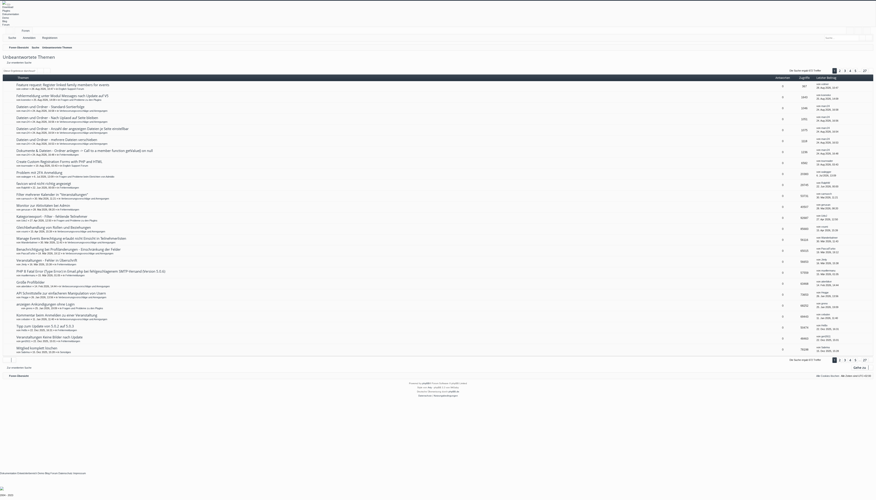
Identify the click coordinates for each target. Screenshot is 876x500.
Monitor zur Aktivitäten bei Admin (43, 205)
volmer (25, 89)
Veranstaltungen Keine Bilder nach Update (49, 337)
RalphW (25, 187)
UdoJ (24, 220)
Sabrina (25, 352)
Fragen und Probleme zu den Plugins (81, 99)
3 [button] (845, 71)
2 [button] (840, 71)
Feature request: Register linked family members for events (62, 84)
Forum (6, 24)
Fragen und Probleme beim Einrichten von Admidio (86, 176)
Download (7, 7)
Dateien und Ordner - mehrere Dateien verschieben (56, 139)
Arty (430, 387)
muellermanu (28, 275)
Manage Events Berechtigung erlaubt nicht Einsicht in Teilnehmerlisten (71, 238)
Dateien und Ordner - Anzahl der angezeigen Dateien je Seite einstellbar (72, 128)
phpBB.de (453, 391)
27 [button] (865, 71)
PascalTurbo (28, 253)
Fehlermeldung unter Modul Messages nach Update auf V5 (62, 95)
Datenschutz (65, 473)
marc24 (25, 110)
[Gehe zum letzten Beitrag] (830, 84)
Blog (4, 21)
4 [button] (850, 71)
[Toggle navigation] (8, 4)
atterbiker (26, 286)
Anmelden (29, 38)
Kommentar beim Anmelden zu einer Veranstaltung (56, 315)
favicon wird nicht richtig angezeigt (43, 183)
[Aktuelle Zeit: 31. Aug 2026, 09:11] (868, 47)
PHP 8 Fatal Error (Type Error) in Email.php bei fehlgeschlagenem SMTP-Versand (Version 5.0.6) (90, 271)
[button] (827, 71)
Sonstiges (65, 352)
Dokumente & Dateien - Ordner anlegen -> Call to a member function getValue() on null (84, 150)
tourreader (27, 165)
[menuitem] (849, 30)
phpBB (426, 383)
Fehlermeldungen (69, 154)
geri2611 (26, 341)
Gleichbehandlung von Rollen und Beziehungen (53, 227)
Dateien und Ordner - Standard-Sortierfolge (50, 106)
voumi (24, 231)
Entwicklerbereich (27, 473)
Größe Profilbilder (30, 282)
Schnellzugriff (10, 31)
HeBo (24, 330)
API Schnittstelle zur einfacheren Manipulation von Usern (61, 293)
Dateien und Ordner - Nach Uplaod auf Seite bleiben (57, 117)
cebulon (25, 319)
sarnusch (26, 198)
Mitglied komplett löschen (36, 348)
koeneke (26, 99)
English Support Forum (71, 89)
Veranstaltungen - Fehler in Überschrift (46, 260)
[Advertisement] (137, 432)
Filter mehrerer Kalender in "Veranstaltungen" (52, 194)
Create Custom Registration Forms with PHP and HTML (59, 161)
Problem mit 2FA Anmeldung (39, 172)
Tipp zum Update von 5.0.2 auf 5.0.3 (45, 326)
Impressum (79, 473)
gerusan (25, 209)
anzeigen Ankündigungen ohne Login (45, 304)
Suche (12, 38)
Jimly (24, 264)
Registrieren (49, 38)
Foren (26, 31)
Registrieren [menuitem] (867, 31)
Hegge (25, 297)
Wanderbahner (29, 242)
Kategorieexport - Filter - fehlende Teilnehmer (51, 216)
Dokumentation (10, 14)
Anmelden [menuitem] (859, 31)
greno (29, 308)
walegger (26, 176)
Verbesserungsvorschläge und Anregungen (83, 110)
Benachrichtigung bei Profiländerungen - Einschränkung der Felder (68, 249)
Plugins (6, 10)
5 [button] (855, 71)
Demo (5, 17)
